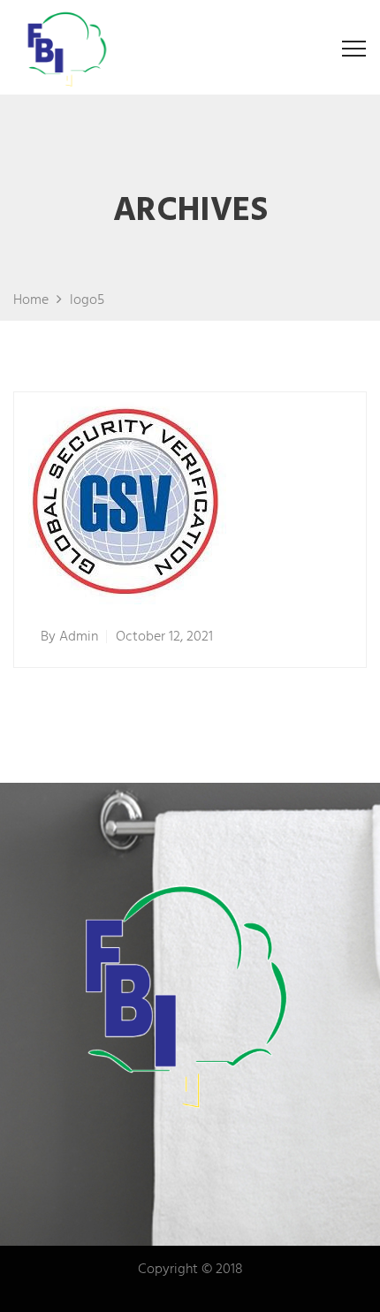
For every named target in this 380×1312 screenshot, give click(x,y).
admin (78, 637)
